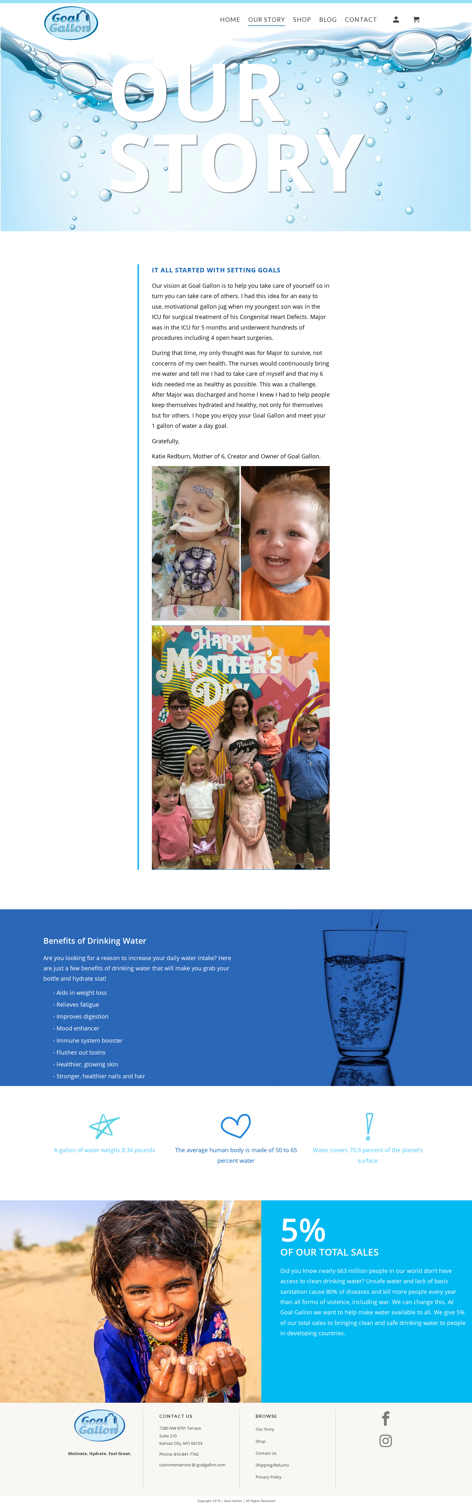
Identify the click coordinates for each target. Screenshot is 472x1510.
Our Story (266, 19)
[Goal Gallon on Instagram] (387, 1441)
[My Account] (396, 20)
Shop (302, 19)
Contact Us (266, 1453)
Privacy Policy (269, 1477)
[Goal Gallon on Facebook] (387, 1419)
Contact (361, 19)
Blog (328, 19)
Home (230, 19)
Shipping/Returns (272, 1465)
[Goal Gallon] (71, 22)
